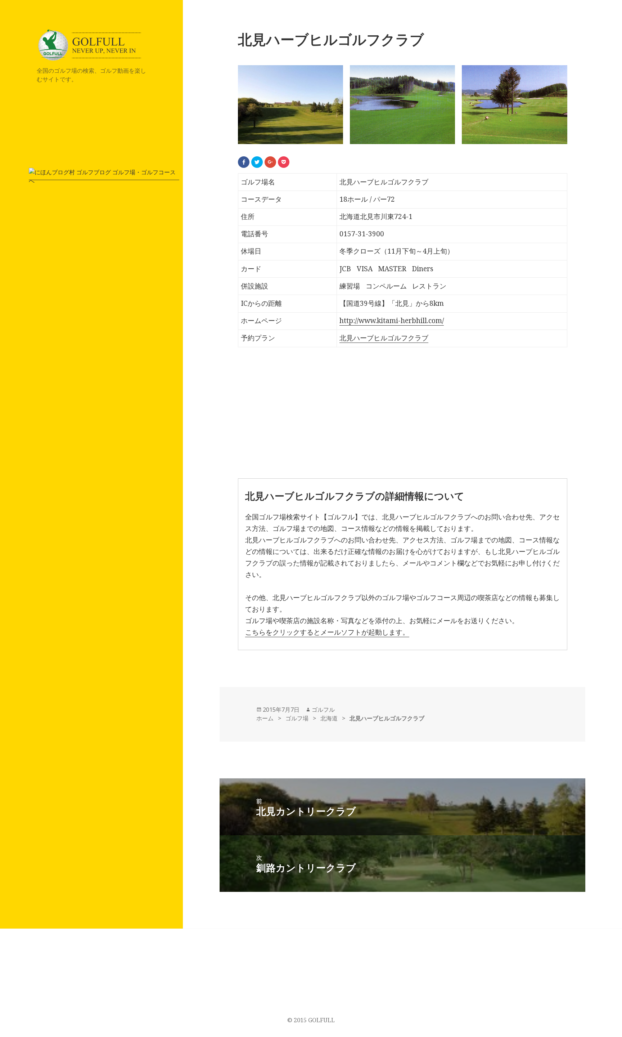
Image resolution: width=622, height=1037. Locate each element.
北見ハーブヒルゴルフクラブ (383, 338)
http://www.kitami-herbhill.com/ (391, 320)
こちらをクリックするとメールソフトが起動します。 (327, 632)
